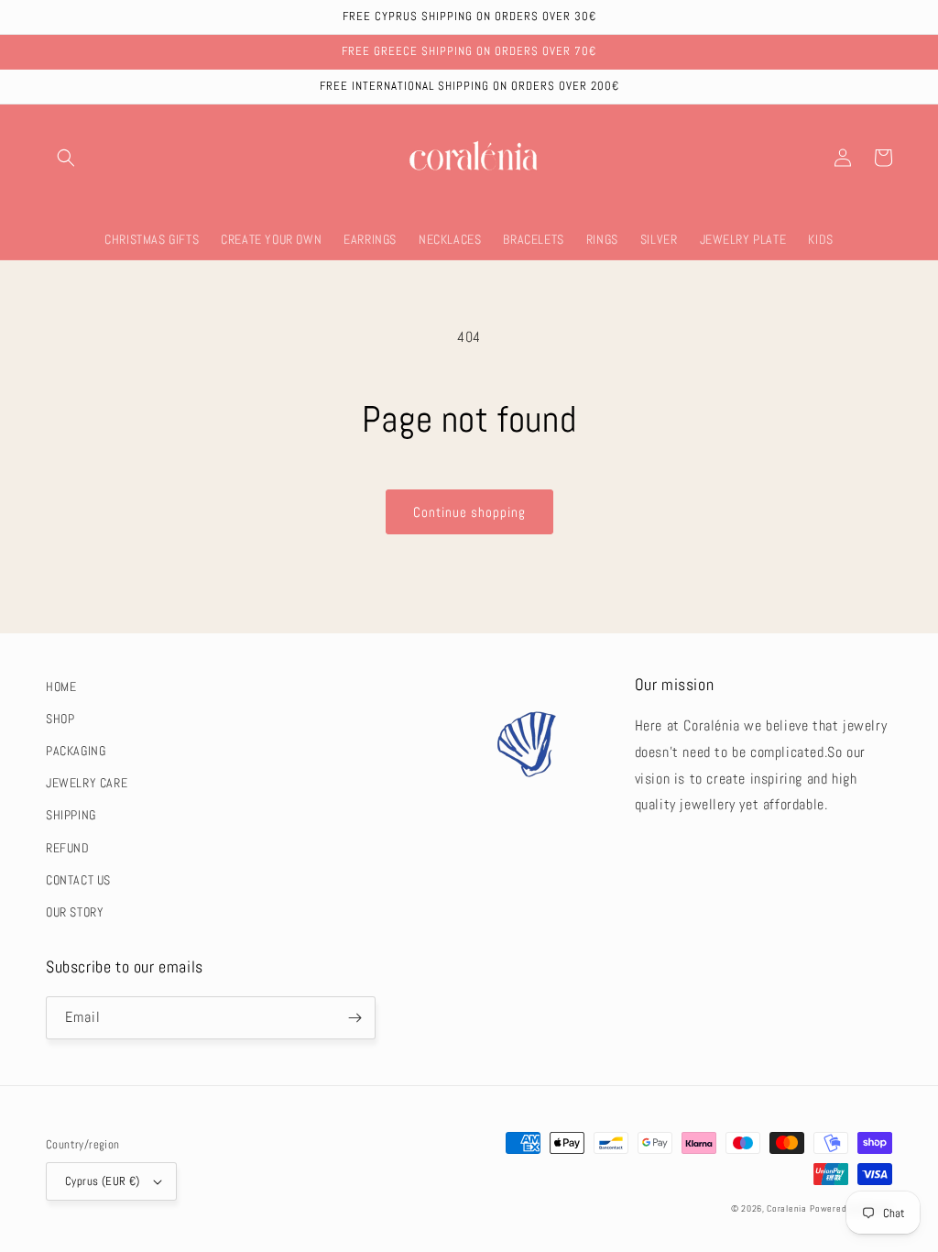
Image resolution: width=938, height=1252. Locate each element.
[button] (66, 157)
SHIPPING (71, 815)
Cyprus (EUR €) (102, 1181)
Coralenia (786, 1208)
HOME (61, 686)
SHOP (60, 718)
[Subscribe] (354, 1017)
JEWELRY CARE (86, 782)
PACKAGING (75, 750)
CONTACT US (78, 880)
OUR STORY (75, 912)
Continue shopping (469, 512)
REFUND (68, 848)
